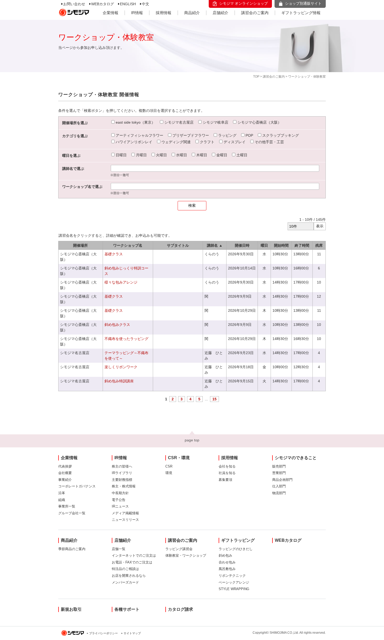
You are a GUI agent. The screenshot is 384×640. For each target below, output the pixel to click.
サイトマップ (132, 633)
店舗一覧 (118, 549)
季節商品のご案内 (71, 549)
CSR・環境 (179, 458)
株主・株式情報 (124, 486)
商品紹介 (192, 12)
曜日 (264, 245)
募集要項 (225, 480)
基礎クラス (113, 254)
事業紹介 (65, 480)
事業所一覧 (66, 506)
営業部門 (279, 473)
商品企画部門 (282, 480)
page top (192, 440)
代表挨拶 (65, 466)
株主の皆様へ (122, 466)
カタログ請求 (180, 609)
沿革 (61, 493)
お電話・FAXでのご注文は (132, 562)
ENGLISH (128, 4)
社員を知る (227, 473)
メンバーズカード (125, 582)
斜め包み (225, 555)
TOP (256, 76)
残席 (319, 245)
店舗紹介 (220, 12)
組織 (61, 500)
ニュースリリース (125, 520)
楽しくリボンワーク (120, 367)
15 (214, 399)
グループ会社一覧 (71, 513)
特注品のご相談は (125, 569)
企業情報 (110, 12)
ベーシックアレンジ (234, 582)
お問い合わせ (74, 4)
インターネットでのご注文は (134, 555)
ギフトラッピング (238, 540)
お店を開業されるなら (129, 576)
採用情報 (163, 12)
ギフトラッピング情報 (301, 12)
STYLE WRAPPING (234, 589)
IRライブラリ (122, 473)
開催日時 (242, 245)
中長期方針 (120, 493)
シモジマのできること (296, 458)
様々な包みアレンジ (120, 282)
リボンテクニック (232, 576)
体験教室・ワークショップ (185, 555)
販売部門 (279, 466)
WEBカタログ (102, 4)
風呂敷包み (227, 569)
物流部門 (279, 493)
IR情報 (137, 12)
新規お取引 (71, 609)
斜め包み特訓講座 (119, 381)
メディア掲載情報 (125, 513)
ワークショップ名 (127, 245)
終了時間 (302, 245)
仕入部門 (279, 486)
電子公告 (118, 500)
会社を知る (227, 466)
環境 (168, 473)
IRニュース (120, 506)
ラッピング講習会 (179, 549)
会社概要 (65, 473)
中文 (145, 4)
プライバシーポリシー (103, 633)
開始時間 (281, 245)
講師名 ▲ (215, 245)
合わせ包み (227, 562)
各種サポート (126, 609)
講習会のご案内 (255, 12)
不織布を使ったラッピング (126, 339)
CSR (168, 466)
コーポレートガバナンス (77, 486)
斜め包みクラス (117, 324)
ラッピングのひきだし (236, 549)
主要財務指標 (122, 480)
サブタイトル (178, 245)
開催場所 (80, 245)
